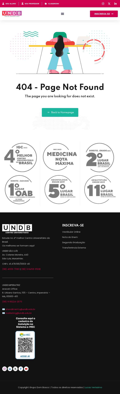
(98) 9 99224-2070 (12, 301)
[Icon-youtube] (26, 368)
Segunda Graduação (73, 242)
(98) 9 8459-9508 (31, 269)
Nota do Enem (70, 237)
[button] (62, 13)
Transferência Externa (74, 247)
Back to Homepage (62, 112)
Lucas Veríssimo (93, 387)
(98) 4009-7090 (10, 269)
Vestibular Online (71, 231)
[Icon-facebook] (20, 368)
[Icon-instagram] (4, 368)
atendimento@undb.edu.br (20, 309)
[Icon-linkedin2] (10, 368)
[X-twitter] (15, 368)
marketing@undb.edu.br (19, 313)
